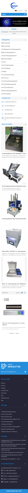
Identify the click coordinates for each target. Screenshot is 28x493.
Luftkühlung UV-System (6, 424)
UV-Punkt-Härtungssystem (7, 421)
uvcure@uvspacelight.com (10, 101)
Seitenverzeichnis (5, 398)
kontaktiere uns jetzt (14, 491)
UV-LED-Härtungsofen (7, 65)
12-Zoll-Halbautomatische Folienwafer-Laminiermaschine (14, 186)
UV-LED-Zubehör (6, 94)
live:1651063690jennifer (10, 105)
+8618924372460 (13, 482)
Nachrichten (4, 393)
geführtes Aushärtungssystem (8, 429)
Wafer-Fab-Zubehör (6, 59)
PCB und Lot (4, 78)
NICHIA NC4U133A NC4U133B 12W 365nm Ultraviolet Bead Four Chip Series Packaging (13, 445)
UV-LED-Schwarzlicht (7, 87)
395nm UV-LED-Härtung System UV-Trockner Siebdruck (13, 324)
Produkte (3, 388)
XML (2, 400)
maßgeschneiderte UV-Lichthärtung (9, 431)
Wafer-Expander (5, 43)
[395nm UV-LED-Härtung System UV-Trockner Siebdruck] (14, 309)
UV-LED (3, 62)
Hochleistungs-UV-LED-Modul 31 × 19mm (10, 459)
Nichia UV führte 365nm (6, 414)
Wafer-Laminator (5, 46)
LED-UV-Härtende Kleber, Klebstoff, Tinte (10, 419)
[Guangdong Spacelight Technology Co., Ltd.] (14, 5)
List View (25, 293)
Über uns (3, 385)
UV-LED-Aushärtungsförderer (9, 81)
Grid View (22, 293)
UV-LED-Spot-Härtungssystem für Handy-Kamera (12, 452)
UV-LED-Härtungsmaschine (9, 55)
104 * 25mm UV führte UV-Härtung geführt (10, 426)
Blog (2, 395)
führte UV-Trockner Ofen (6, 416)
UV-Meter (3, 71)
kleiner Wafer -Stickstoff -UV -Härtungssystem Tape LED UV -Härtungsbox (14, 251)
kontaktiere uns (4, 390)
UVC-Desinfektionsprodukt (8, 84)
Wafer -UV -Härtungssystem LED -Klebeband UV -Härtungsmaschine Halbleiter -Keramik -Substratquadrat (14, 284)
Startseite (5, 32)
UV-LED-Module (5, 68)
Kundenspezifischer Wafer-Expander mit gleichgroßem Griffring (14, 219)
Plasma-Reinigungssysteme (9, 90)
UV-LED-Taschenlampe (7, 75)
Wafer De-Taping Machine (8, 52)
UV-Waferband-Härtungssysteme (8, 411)
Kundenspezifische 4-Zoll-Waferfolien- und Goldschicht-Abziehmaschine (14, 154)
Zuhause (3, 383)
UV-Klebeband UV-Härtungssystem (11, 49)
